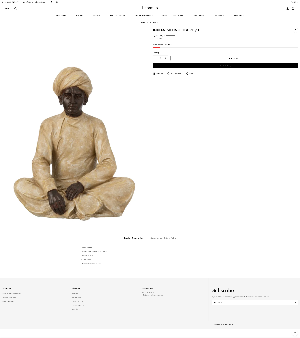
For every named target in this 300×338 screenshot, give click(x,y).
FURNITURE (96, 16)
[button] (293, 8)
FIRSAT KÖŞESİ (238, 16)
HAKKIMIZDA (220, 16)
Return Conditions (8, 301)
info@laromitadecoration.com (152, 295)
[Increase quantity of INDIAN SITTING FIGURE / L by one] (165, 58)
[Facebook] (51, 2)
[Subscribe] (295, 302)
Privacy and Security (9, 297)
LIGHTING (79, 16)
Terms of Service (78, 305)
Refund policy (76, 309)
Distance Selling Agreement (11, 293)
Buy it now (225, 65)
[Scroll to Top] (295, 325)
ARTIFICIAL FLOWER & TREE (172, 16)
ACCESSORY (61, 16)
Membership (76, 297)
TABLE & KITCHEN (199, 16)
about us (75, 293)
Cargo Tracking (77, 301)
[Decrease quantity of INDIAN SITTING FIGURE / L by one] (155, 58)
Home (143, 22)
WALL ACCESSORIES (117, 16)
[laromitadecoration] (150, 8)
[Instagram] (57, 2)
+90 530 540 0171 (148, 292)
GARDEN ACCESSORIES (144, 16)
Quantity (156, 52)
